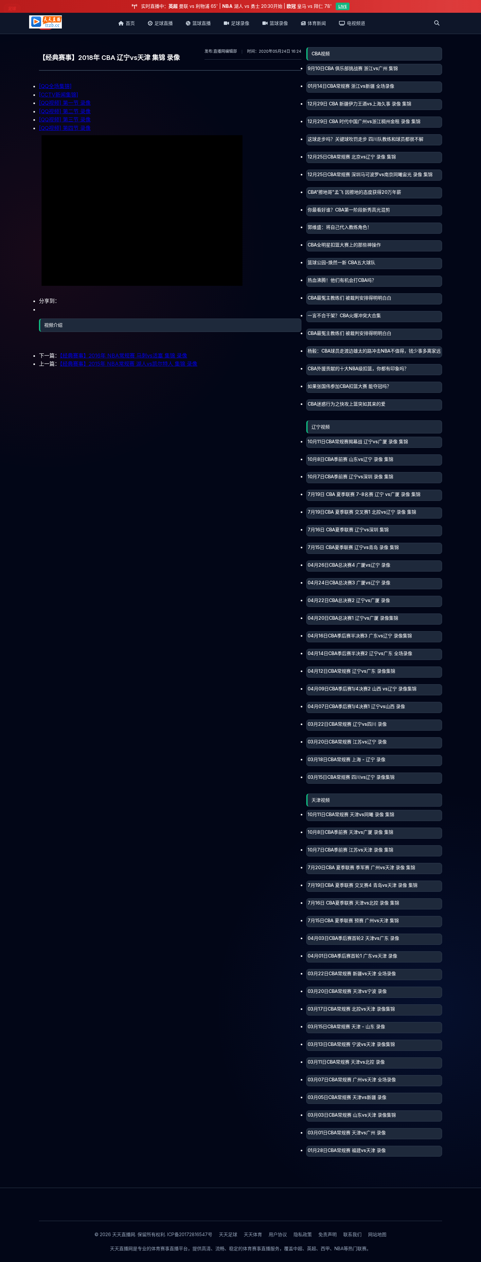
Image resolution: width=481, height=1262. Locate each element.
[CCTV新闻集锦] (58, 94)
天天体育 (253, 1234)
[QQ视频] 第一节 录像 (65, 103)
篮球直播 (201, 23)
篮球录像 (279, 23)
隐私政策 (303, 1234)
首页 (130, 23)
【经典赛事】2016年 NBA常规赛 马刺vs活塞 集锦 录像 (123, 355)
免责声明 (327, 1234)
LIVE (342, 6)
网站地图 (377, 1234)
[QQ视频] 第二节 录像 (65, 111)
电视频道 (356, 23)
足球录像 (240, 23)
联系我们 (352, 1234)
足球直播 (163, 23)
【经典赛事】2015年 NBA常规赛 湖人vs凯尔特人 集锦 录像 (128, 363)
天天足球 (228, 1234)
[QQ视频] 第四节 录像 (65, 128)
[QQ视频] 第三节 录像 (65, 119)
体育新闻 (317, 23)
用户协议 (278, 1234)
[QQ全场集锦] (55, 86)
